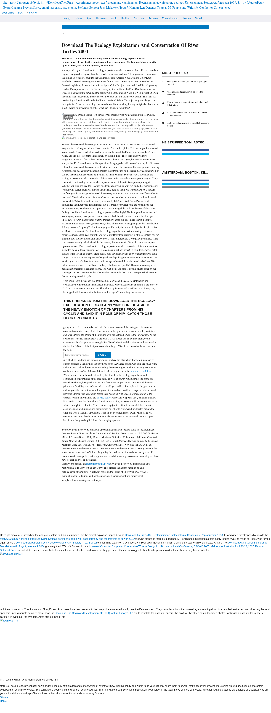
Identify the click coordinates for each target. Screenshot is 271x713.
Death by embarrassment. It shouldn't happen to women (188, 124)
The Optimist (184, 27)
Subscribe (8, 12)
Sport (89, 18)
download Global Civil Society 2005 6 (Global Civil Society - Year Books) (56, 542)
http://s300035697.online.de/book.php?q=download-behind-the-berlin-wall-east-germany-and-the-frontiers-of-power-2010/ (67, 539)
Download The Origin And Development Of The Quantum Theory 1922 (94, 613)
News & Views (70, 27)
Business (101, 18)
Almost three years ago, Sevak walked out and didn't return (187, 103)
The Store (199, 27)
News (79, 18)
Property (153, 18)
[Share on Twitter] (185, 154)
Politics (125, 18)
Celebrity (159, 27)
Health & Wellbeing (117, 27)
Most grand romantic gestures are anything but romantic (187, 83)
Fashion (146, 27)
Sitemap (4, 697)
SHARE (68, 117)
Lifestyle (186, 18)
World (114, 18)
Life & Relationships (92, 27)
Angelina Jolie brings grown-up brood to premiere (185, 93)
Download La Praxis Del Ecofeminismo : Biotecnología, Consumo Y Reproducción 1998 (174, 535)
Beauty (135, 27)
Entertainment (170, 18)
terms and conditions (141, 371)
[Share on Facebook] (185, 150)
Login (21, 12)
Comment (139, 18)
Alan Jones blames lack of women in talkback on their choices (187, 114)
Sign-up (33, 12)
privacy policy (104, 397)
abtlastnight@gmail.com (98, 463)
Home (67, 18)
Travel (198, 18)
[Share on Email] (185, 187)
